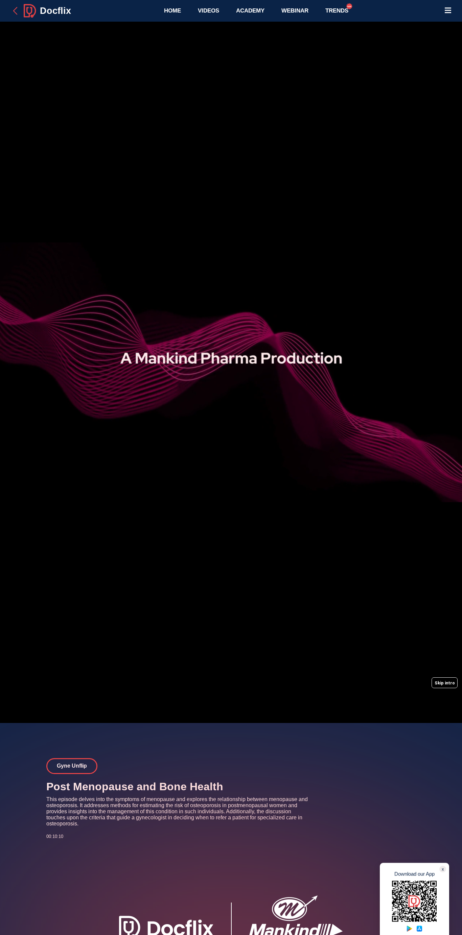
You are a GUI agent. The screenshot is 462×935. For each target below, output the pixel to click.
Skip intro (445, 682)
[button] (197, 372)
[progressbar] (454, 700)
